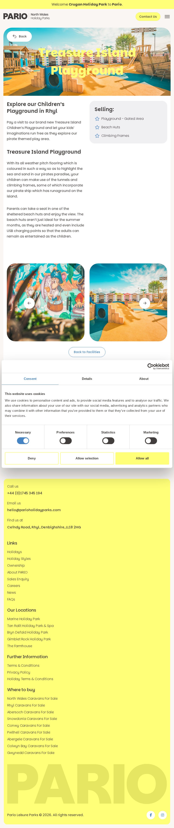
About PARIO (17, 572)
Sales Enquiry (18, 579)
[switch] (66, 440)
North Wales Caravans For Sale (32, 698)
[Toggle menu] (167, 16)
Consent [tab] (30, 378)
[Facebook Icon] (151, 815)
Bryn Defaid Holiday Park (27, 632)
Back (23, 36)
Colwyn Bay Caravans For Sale (32, 746)
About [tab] (144, 378)
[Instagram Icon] (162, 815)
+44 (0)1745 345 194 (24, 493)
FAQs (11, 599)
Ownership (16, 565)
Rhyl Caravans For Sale (26, 705)
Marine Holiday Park (23, 618)
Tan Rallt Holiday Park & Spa (30, 625)
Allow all (142, 458)
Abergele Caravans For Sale (30, 739)
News (11, 592)
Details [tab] (87, 378)
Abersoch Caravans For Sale (30, 712)
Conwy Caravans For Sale (28, 725)
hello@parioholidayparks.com (34, 510)
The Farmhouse (19, 646)
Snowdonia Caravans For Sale (32, 718)
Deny (31, 458)
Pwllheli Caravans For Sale (28, 732)
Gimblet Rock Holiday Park (29, 639)
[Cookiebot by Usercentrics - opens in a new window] (150, 366)
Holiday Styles (19, 558)
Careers (13, 585)
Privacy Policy (18, 672)
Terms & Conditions (23, 665)
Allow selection (87, 458)
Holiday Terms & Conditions (30, 678)
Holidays (14, 551)
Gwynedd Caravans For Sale (31, 752)
